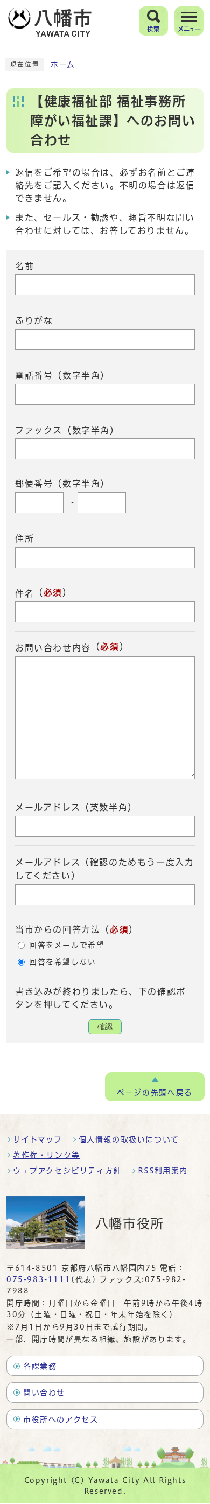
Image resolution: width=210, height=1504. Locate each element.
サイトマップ (37, 1139)
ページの (154, 1092)
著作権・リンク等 (46, 1155)
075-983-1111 (38, 1279)
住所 (24, 538)
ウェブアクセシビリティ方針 (67, 1170)
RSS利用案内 (163, 1170)
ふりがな (34, 320)
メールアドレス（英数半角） (76, 807)
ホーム (63, 64)
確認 (105, 1027)
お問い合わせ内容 (53, 647)
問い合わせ (44, 1392)
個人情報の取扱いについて (129, 1139)
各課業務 (40, 1366)
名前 (24, 265)
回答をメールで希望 (66, 945)
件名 (24, 593)
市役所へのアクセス (60, 1419)
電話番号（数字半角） (62, 375)
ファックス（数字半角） (67, 429)
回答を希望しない (62, 962)
